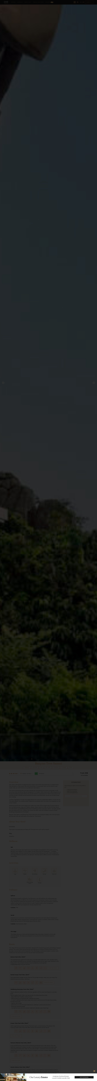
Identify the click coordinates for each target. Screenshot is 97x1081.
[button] (94, 1071)
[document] (48, 540)
